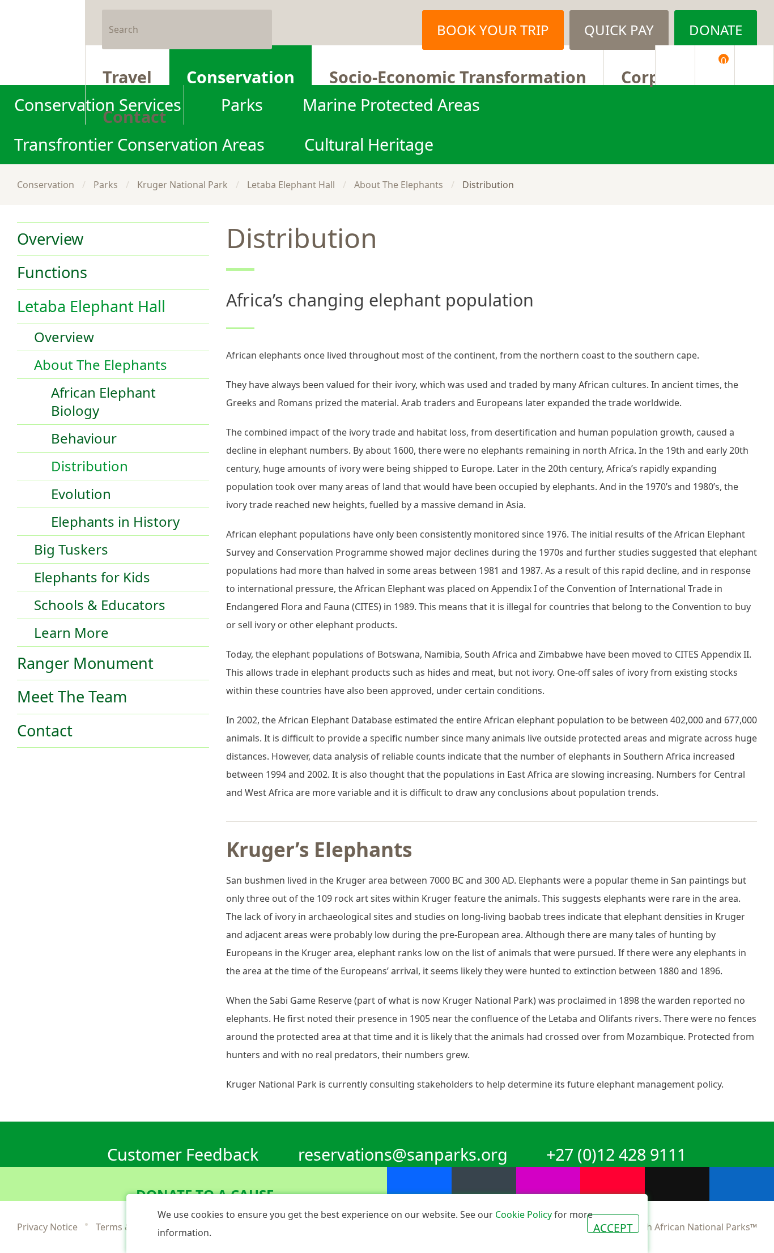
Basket (723, 60)
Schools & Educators (99, 604)
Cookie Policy (523, 1214)
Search (259, 23)
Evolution (81, 493)
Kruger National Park (182, 184)
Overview (50, 238)
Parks (105, 184)
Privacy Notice (47, 1227)
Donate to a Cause (205, 1193)
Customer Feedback (182, 1152)
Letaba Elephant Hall (291, 184)
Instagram (391, 22)
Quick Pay (619, 29)
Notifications (675, 65)
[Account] (754, 65)
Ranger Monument (85, 663)
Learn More (71, 632)
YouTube (612, 1184)
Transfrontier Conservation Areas (139, 144)
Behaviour (84, 438)
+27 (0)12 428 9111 (616, 1152)
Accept (613, 1226)
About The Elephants (398, 184)
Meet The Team (72, 697)
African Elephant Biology (103, 401)
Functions (52, 272)
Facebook (335, 22)
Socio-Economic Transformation (457, 75)
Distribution (89, 466)
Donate (715, 29)
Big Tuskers (71, 549)
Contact (135, 115)
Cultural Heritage (368, 144)
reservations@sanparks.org (403, 1152)
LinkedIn (741, 1184)
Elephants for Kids (92, 577)
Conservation (240, 75)
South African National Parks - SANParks (42, 42)
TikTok (677, 1184)
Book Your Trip (493, 29)
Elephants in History (115, 521)
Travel (127, 75)
